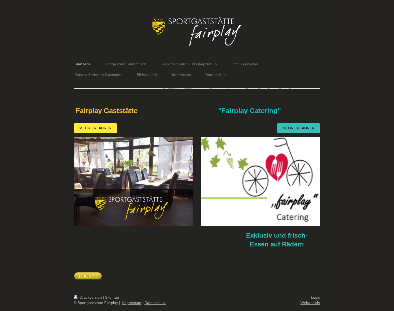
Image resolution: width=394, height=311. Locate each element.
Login (315, 297)
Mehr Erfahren (95, 128)
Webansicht (310, 303)
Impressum (131, 303)
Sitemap (112, 297)
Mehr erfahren (299, 128)
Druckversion (91, 297)
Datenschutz (155, 303)
